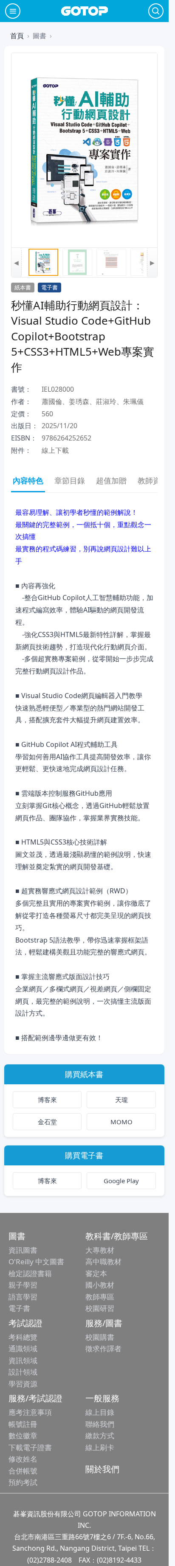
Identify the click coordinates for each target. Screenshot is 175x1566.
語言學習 (22, 1297)
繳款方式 (99, 1435)
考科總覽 (22, 1337)
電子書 (19, 1308)
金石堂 (47, 1121)
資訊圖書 (22, 1250)
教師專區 (99, 1297)
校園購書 (99, 1337)
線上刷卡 (99, 1447)
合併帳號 (22, 1471)
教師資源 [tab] (153, 480)
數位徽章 (22, 1435)
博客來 (47, 1099)
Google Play (121, 1180)
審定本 (96, 1273)
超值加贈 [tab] (111, 480)
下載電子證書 (30, 1447)
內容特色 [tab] (28, 480)
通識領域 (22, 1348)
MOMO (121, 1121)
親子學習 (22, 1285)
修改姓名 (22, 1459)
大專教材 (99, 1250)
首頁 (17, 35)
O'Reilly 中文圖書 (36, 1261)
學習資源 (22, 1384)
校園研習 (99, 1308)
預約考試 (22, 1482)
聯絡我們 (99, 1424)
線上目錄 (99, 1412)
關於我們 (102, 1469)
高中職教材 (103, 1261)
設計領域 (22, 1372)
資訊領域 (22, 1360)
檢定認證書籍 (30, 1273)
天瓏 (121, 1099)
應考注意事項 (30, 1412)
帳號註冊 (22, 1424)
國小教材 (99, 1285)
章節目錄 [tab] (69, 480)
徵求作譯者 (103, 1348)
